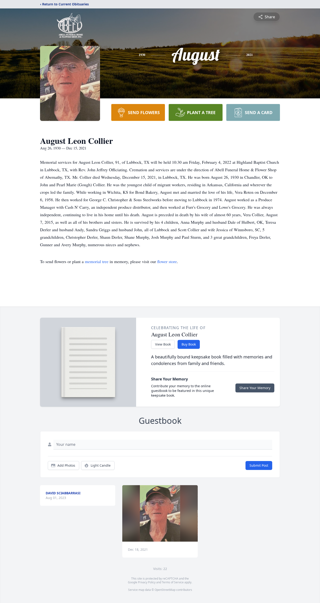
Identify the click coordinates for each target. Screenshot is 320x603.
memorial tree (96, 261)
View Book (163, 344)
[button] (160, 513)
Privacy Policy (147, 582)
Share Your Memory (254, 388)
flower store (167, 261)
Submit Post (258, 465)
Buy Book (189, 344)
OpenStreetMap (165, 590)
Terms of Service (173, 582)
